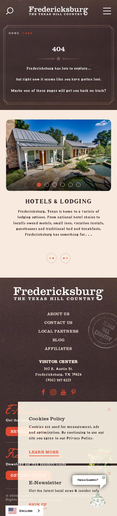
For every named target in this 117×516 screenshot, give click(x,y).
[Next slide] (65, 258)
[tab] (39, 185)
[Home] (58, 11)
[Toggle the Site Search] (9, 11)
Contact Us (58, 322)
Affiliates (58, 348)
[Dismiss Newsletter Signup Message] (109, 473)
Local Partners (58, 331)
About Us (58, 313)
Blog (59, 339)
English (25, 510)
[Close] (109, 409)
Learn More (44, 452)
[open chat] (99, 499)
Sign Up (38, 505)
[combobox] (24, 510)
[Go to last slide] (52, 258)
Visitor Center (58, 361)
